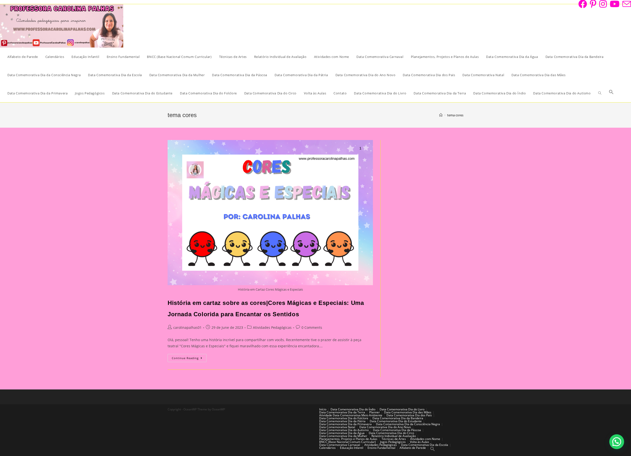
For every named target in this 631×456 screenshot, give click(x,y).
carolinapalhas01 (187, 327)
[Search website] (600, 93)
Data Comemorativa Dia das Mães (407, 412)
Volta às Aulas (419, 442)
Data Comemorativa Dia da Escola (424, 445)
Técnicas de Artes (394, 439)
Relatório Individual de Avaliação (393, 436)
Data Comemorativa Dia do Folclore (343, 418)
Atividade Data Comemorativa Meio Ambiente (350, 415)
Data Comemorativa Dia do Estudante (396, 421)
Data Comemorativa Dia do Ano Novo (385, 427)
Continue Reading (189, 359)
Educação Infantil (351, 448)
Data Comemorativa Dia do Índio (353, 409)
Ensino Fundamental (381, 448)
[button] (616, 441)
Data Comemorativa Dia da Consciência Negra (408, 424)
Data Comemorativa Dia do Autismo (344, 430)
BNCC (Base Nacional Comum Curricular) (347, 442)
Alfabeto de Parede (413, 448)
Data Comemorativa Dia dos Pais (409, 415)
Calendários (327, 448)
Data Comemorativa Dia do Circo (391, 433)
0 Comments (311, 327)
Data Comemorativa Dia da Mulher (343, 436)
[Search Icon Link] (611, 93)
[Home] (440, 115)
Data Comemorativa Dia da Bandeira (397, 418)
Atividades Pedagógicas (272, 327)
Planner (374, 412)
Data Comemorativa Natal (337, 427)
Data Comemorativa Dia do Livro (402, 409)
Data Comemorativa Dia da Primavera (345, 424)
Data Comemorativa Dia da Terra (342, 412)
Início (322, 409)
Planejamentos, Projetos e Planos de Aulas (348, 439)
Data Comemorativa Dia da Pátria (342, 421)
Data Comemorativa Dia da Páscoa (397, 430)
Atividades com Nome (425, 439)
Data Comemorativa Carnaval (339, 445)
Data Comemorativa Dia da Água (342, 433)
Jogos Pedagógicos (393, 442)
